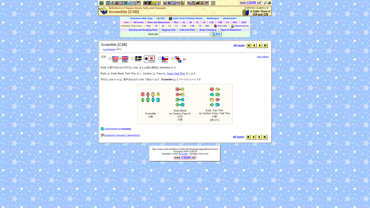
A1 (183, 22)
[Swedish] (136, 58)
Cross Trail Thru (176, 73)
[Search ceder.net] (265, 2)
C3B (220, 22)
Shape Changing (207, 30)
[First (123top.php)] (248, 45)
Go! (217, 34)
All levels (239, 45)
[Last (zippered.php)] (265, 45)
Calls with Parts (187, 30)
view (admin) (263, 56)
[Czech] (162, 58)
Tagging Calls (169, 30)
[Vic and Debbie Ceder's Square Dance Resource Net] (250, 2)
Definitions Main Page (141, 18)
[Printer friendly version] (269, 2)
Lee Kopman (109, 49)
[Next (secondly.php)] (259, 45)
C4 (227, 22)
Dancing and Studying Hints (143, 30)
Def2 (243, 22)
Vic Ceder (183, 154)
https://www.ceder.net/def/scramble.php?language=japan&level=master (185, 149)
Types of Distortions (230, 30)
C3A (211, 22)
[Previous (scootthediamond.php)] (254, 45)
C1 (197, 22)
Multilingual (213, 18)
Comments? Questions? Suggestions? (122, 135)
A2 (190, 22)
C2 (204, 22)
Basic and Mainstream (159, 22)
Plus (176, 22)
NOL (235, 22)
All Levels (139, 22)
